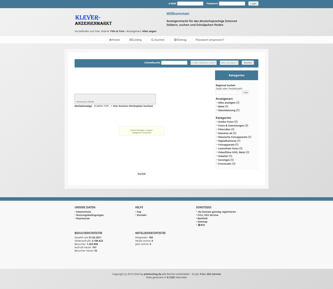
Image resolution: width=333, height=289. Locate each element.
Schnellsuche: (152, 62)
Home (116, 39)
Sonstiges (224, 160)
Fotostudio (224, 163)
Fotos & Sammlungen (231, 125)
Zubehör (223, 156)
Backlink (203, 218)
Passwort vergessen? (210, 39)
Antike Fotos (226, 121)
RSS (203, 225)
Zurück (142, 173)
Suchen (159, 39)
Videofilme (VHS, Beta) (231, 152)
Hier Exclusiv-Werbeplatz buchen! (133, 106)
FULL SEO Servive (208, 215)
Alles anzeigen (226, 102)
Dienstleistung (227, 110)
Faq (139, 211)
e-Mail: (173, 3)
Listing (137, 39)
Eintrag (182, 39)
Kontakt (142, 215)
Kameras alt (225, 133)
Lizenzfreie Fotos (228, 148)
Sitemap (202, 221)
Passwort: (212, 3)
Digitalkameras (227, 140)
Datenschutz (83, 211)
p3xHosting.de (152, 274)
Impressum (83, 218)
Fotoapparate (226, 144)
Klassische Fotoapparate (232, 137)
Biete (221, 106)
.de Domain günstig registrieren (217, 211)
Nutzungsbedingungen (90, 215)
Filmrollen (224, 129)
